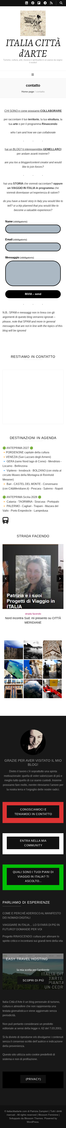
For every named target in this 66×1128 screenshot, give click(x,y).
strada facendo (33, 613)
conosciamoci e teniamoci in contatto (33, 812)
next (60, 578)
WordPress (33, 1122)
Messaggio (19, 257)
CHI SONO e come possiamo (33, 110)
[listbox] (33, 587)
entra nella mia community (33, 843)
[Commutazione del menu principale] (33, 75)
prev (6, 578)
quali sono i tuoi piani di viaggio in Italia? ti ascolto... (33, 876)
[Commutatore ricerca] (61, 3)
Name (16, 221)
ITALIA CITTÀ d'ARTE (33, 48)
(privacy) (33, 1079)
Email (16, 239)
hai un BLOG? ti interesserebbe (33, 149)
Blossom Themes (33, 1118)
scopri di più (33, 980)
